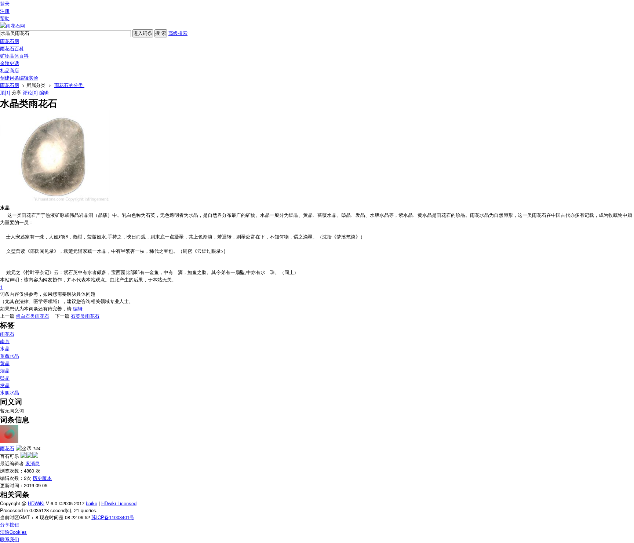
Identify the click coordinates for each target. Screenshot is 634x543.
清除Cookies (13, 531)
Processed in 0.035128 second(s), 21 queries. (49, 510)
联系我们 (9, 539)
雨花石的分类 (69, 84)
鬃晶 (5, 377)
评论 (30, 92)
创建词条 (9, 77)
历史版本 (42, 477)
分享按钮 (9, 524)
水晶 (5, 348)
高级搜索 (177, 32)
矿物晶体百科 (14, 55)
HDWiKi (36, 503)
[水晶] (55, 200)
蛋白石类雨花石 (32, 315)
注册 (5, 10)
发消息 (32, 463)
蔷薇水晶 (9, 355)
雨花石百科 (12, 48)
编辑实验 (28, 77)
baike (91, 503)
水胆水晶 (9, 392)
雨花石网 (9, 40)
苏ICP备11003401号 (112, 517)
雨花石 (7, 333)
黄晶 (5, 363)
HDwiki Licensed (118, 503)
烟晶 (5, 370)
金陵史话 (9, 62)
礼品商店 (9, 70)
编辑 (44, 92)
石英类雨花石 (85, 315)
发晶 (5, 385)
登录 (5, 3)
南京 (5, 341)
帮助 (5, 18)
